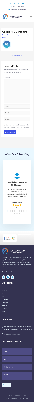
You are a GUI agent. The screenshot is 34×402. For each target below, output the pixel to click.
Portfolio (4, 305)
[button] (30, 16)
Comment (7, 77)
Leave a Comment (7, 35)
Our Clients (5, 299)
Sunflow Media (22, 395)
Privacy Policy (24, 398)
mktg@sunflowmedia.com (12, 334)
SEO (3, 296)
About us (4, 290)
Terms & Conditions (11, 398)
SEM (3, 293)
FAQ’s (3, 312)
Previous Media (17, 55)
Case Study (5, 302)
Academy (4, 308)
